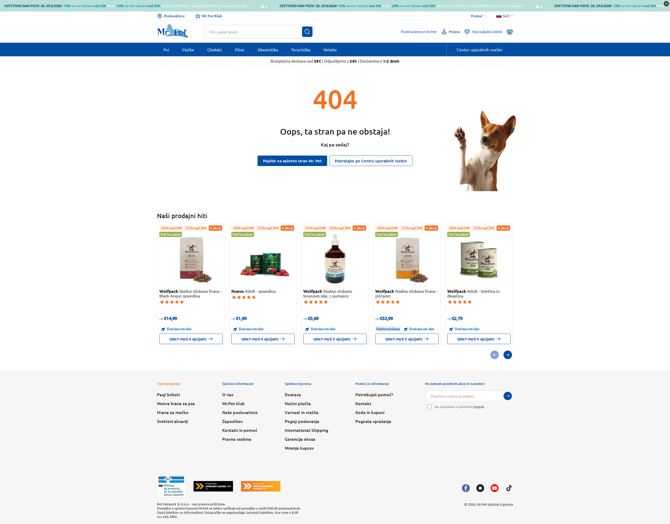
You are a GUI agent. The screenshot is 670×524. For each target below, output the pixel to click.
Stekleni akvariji (172, 421)
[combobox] (256, 31)
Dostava (293, 394)
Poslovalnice (174, 15)
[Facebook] (466, 488)
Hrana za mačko (172, 412)
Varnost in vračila (302, 412)
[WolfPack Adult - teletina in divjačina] (479, 258)
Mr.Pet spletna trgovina (495, 504)
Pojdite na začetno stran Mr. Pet (292, 160)
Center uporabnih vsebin (479, 49)
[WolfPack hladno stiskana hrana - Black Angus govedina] (191, 258)
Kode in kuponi (369, 412)
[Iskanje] (307, 31)
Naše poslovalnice (240, 412)
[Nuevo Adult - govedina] (263, 258)
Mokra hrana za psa (176, 403)
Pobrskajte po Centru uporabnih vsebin (371, 160)
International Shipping (306, 430)
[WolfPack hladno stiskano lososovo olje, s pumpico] (335, 258)
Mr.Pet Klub (212, 15)
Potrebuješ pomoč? (374, 394)
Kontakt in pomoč (239, 430)
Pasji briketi (168, 394)
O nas (227, 394)
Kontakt (363, 403)
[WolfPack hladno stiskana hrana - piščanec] (407, 258)
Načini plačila (298, 403)
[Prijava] (508, 396)
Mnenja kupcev (299, 448)
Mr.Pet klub (233, 403)
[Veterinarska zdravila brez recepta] (171, 486)
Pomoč (477, 16)
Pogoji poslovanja (302, 421)
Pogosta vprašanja (373, 421)
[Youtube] (495, 488)
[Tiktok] (509, 488)
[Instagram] (480, 488)
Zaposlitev (232, 421)
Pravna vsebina (236, 439)
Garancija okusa (300, 439)
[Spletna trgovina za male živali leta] (213, 486)
